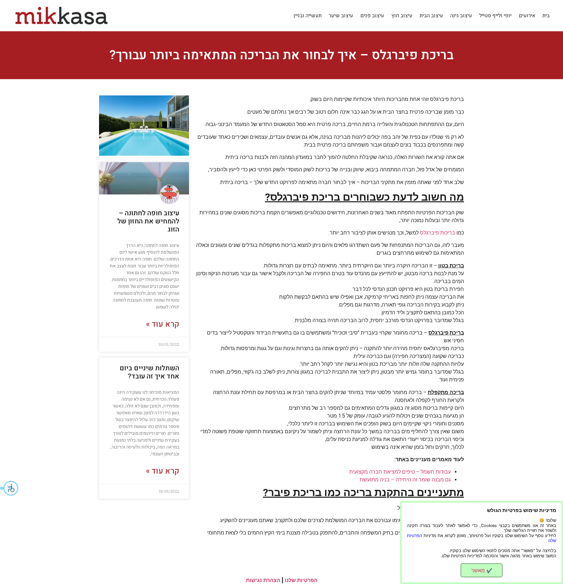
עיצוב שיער (341, 16)
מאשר (481, 570)
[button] (10, 488)
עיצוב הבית (431, 16)
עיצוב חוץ (401, 16)
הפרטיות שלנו (301, 580)
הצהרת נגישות (263, 580)
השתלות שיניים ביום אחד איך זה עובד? (149, 372)
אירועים (527, 16)
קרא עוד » (162, 324)
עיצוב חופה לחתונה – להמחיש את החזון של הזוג (148, 221)
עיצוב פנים (372, 16)
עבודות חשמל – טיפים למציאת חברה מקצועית (400, 472)
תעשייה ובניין (308, 16)
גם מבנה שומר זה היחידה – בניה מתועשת (405, 480)
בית (546, 16)
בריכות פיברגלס (437, 233)
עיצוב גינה (461, 16)
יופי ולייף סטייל (495, 16)
